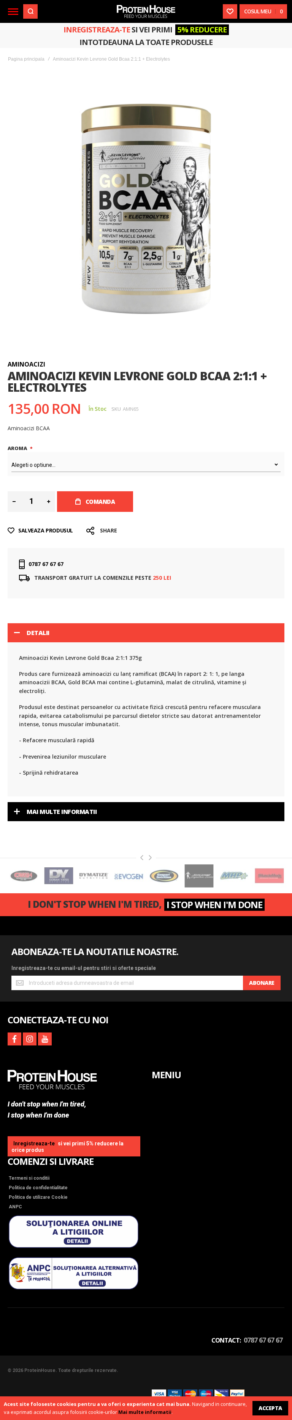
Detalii (38, 633)
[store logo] (146, 11)
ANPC (15, 1206)
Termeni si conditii (29, 1178)
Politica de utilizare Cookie (38, 1197)
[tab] (146, 632)
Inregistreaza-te (96, 29)
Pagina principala (26, 59)
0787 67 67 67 (46, 564)
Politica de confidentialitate (38, 1187)
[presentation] (142, 857)
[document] (146, 1408)
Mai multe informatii (144, 1412)
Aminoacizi (26, 364)
